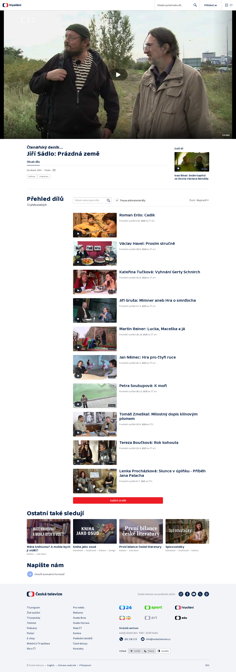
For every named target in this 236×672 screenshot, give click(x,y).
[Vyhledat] (108, 200)
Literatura (43, 176)
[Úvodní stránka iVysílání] (15, 5)
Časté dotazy (80, 643)
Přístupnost (85, 665)
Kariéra (77, 633)
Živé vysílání (33, 612)
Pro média (78, 607)
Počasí (30, 633)
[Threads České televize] (206, 594)
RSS (207, 665)
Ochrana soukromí (67, 665)
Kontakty (78, 648)
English (50, 665)
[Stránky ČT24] (125, 608)
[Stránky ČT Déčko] (125, 618)
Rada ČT (77, 628)
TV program (33, 607)
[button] (118, 74)
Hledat (195, 5)
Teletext (31, 622)
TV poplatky (33, 617)
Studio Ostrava (81, 622)
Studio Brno (79, 617)
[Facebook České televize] (187, 594)
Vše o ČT (31, 648)
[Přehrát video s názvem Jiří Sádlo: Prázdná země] (118, 74)
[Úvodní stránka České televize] (45, 594)
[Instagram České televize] (181, 594)
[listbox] (149, 651)
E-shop (31, 638)
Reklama (78, 612)
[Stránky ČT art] (151, 618)
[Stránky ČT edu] (181, 618)
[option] (135, 651)
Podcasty (32, 628)
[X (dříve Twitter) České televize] (200, 594)
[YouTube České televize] (193, 594)
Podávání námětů (82, 638)
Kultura (32, 176)
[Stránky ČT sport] (153, 608)
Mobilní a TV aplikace (38, 643)
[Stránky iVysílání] (184, 608)
